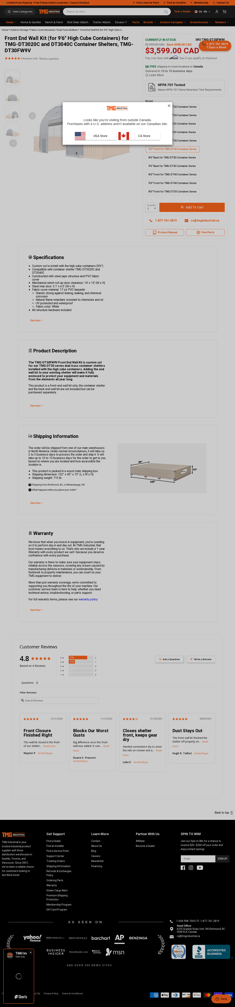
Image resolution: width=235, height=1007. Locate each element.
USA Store (100, 136)
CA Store (144, 136)
